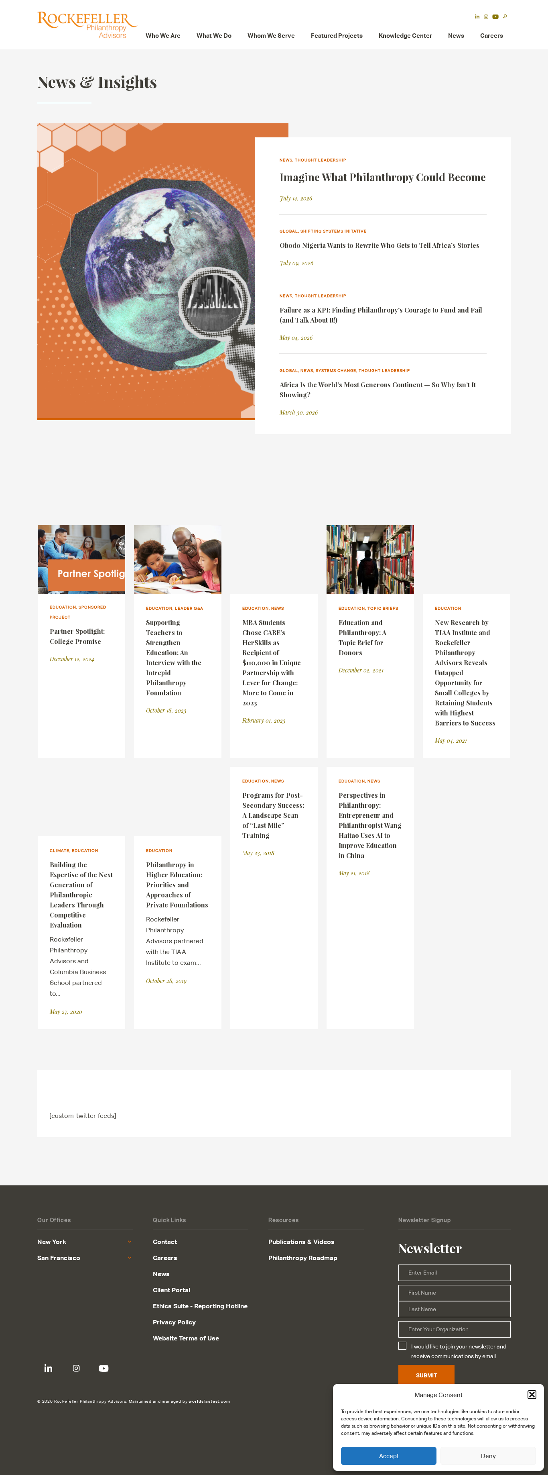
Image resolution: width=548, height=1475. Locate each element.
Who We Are (163, 35)
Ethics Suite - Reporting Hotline (200, 1306)
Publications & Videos (301, 1242)
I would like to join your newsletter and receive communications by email (458, 1351)
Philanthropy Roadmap (302, 1258)
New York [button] (51, 1242)
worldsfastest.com (209, 1401)
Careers (491, 35)
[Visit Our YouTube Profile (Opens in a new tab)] (495, 17)
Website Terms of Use (186, 1338)
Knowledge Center (405, 35)
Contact (165, 1242)
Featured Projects (337, 35)
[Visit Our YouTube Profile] (104, 1368)
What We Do (214, 35)
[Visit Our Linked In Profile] (48, 1368)
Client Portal (171, 1290)
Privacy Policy (174, 1322)
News (456, 35)
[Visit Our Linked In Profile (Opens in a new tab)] (477, 17)
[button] (532, 1395)
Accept (389, 1456)
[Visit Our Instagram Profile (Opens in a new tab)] (486, 17)
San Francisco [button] (58, 1258)
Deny (488, 1456)
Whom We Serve (271, 35)
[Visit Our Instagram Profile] (76, 1368)
